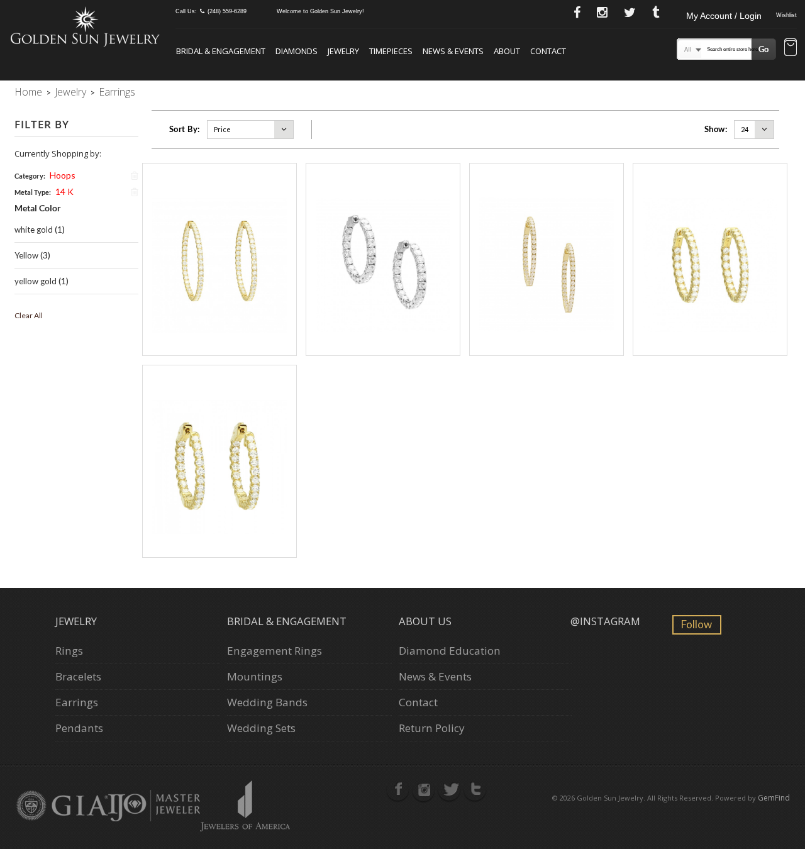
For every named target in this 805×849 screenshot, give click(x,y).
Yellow (26, 255)
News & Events (435, 676)
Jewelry (70, 92)
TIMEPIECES (391, 51)
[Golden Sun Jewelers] (85, 26)
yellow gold (35, 281)
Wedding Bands (267, 702)
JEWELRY (343, 51)
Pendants (79, 728)
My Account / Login (724, 16)
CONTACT (548, 51)
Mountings (254, 676)
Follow (696, 624)
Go (763, 49)
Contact (418, 702)
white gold (33, 230)
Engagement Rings (274, 650)
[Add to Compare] (233, 259)
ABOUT (507, 51)
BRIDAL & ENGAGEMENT (220, 51)
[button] (790, 48)
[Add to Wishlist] (205, 259)
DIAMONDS (296, 51)
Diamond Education (450, 650)
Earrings (76, 702)
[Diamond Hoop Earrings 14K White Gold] (383, 259)
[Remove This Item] (134, 175)
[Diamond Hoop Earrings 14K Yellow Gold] (219, 259)
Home (28, 92)
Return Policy (432, 728)
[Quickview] (219, 259)
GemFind (774, 797)
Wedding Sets (261, 728)
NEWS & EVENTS (453, 51)
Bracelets (78, 676)
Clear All (28, 315)
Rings (69, 650)
